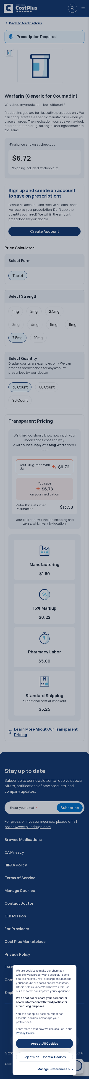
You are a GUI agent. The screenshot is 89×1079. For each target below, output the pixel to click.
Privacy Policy (25, 1033)
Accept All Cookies (44, 1043)
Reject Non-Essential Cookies (45, 1057)
